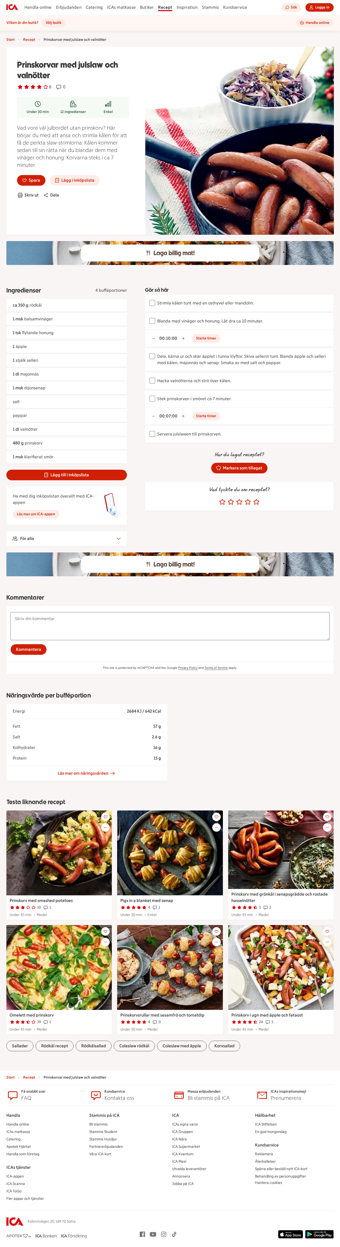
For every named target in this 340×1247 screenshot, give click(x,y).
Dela (54, 195)
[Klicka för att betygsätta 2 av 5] (231, 502)
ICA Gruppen (182, 1132)
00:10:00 (168, 338)
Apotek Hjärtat (18, 1146)
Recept (165, 7)
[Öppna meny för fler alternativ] (105, 827)
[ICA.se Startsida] (12, 7)
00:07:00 (168, 415)
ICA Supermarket (186, 1146)
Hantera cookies (268, 1182)
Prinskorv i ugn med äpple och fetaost (267, 1015)
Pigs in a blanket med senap (146, 900)
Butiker (147, 7)
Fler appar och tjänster (25, 1198)
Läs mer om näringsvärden (83, 773)
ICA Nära (179, 1139)
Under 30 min (38, 112)
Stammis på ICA (104, 1115)
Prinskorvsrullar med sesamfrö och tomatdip (162, 1015)
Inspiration (187, 7)
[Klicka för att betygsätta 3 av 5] (239, 502)
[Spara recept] (105, 817)
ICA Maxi (179, 1161)
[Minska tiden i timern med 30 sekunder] (153, 338)
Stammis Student (103, 1132)
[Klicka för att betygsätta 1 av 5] (222, 502)
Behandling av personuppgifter (280, 1176)
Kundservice (235, 7)
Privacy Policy (188, 668)
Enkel (108, 112)
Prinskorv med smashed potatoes (41, 900)
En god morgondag (271, 1132)
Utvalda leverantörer (189, 1169)
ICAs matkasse (121, 7)
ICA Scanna (15, 1183)
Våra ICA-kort (100, 1154)
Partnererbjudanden (106, 1146)
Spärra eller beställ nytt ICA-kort (281, 1169)
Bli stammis (98, 1124)
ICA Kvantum (182, 1154)
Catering (94, 7)
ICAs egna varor (185, 1124)
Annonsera (181, 1176)
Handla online (38, 7)
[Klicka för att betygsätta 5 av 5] (256, 502)
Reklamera (264, 1154)
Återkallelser (265, 1161)
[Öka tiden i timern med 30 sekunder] (183, 338)
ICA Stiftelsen (266, 1124)
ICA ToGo (14, 1191)
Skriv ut (31, 195)
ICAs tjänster (18, 1167)
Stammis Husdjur (103, 1139)
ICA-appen (15, 1176)
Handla (13, 1115)
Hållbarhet (265, 1115)
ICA (175, 1115)
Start (10, 39)
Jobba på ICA (183, 1183)
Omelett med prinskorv (32, 1015)
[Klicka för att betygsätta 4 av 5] (248, 502)
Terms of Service (216, 668)
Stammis (210, 7)
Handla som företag (22, 1154)
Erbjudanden (69, 7)
